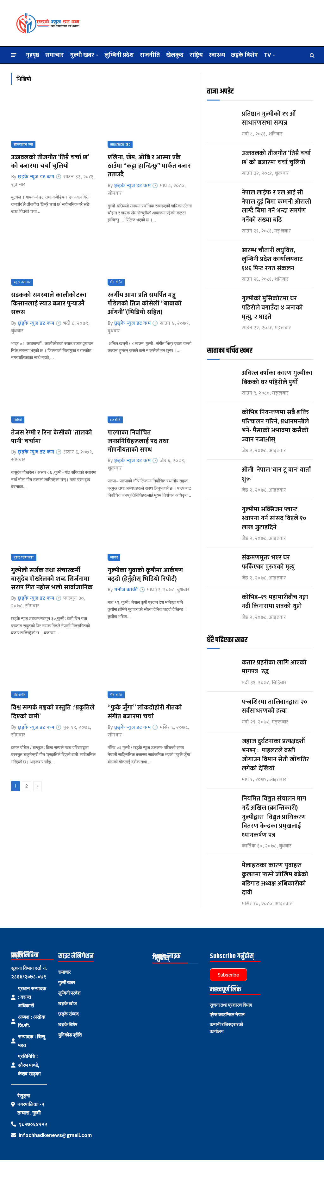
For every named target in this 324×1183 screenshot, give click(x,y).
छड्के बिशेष (244, 55)
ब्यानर (114, 557)
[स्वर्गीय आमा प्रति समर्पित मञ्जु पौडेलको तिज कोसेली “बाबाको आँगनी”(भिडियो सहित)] (150, 260)
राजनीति (150, 55)
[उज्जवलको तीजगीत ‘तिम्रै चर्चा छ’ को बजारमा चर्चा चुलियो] (53, 122)
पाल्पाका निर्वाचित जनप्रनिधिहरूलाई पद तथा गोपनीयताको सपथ (138, 441)
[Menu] (13, 55)
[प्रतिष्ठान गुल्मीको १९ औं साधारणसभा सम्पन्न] (221, 120)
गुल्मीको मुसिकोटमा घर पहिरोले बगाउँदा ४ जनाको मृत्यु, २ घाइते (272, 307)
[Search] (311, 55)
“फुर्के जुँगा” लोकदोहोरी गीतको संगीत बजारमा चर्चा (145, 712)
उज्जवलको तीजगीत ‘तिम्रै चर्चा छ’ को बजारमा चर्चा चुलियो (50, 161)
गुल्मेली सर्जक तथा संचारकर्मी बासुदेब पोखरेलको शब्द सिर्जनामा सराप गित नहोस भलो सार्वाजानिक (52, 579)
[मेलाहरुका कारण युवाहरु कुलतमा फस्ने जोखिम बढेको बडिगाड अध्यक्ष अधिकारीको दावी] (221, 871)
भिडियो (18, 419)
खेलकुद (175, 55)
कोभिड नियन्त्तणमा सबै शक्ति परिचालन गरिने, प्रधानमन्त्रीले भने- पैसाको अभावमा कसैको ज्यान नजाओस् (275, 426)
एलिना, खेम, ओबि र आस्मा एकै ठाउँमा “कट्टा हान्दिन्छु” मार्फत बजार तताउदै (149, 166)
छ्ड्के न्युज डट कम (36, 177)
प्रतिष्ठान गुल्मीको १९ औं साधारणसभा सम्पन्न (269, 118)
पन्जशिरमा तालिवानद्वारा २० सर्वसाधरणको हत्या (274, 706)
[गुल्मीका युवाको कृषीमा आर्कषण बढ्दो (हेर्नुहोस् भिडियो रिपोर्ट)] (150, 535)
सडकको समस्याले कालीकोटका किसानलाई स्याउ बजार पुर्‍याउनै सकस (48, 304)
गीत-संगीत (116, 282)
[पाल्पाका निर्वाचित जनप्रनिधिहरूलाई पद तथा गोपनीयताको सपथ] (150, 398)
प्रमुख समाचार (22, 282)
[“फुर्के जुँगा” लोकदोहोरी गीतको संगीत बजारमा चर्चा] (150, 673)
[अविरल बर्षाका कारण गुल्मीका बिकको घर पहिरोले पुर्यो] (221, 379)
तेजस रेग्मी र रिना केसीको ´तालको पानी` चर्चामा (51, 437)
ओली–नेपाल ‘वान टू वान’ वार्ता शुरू (276, 474)
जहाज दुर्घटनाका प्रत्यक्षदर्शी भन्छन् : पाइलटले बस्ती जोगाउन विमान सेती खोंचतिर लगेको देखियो (275, 755)
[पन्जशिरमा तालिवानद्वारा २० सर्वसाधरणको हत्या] (221, 708)
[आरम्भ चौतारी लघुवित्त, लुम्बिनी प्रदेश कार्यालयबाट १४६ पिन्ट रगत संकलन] (221, 256)
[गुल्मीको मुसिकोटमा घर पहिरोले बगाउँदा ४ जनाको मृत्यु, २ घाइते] (221, 304)
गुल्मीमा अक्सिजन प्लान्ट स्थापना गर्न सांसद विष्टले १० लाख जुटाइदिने (274, 518)
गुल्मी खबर (82, 55)
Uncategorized (120, 144)
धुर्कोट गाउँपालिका (24, 557)
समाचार (54, 55)
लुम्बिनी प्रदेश (119, 55)
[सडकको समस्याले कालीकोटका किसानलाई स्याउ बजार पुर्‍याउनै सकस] (53, 260)
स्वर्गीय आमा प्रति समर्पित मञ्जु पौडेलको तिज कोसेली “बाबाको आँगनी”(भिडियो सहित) (145, 304)
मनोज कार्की (126, 589)
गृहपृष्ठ (32, 55)
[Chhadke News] (47, 23)
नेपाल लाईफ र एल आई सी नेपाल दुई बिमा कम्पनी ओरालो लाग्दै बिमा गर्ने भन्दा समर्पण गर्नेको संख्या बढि (276, 206)
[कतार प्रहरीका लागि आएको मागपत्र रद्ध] (221, 668)
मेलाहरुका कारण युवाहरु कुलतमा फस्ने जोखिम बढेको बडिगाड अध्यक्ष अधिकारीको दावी (275, 879)
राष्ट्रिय (196, 55)
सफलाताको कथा (23, 144)
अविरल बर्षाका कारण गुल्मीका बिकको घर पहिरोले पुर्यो (277, 378)
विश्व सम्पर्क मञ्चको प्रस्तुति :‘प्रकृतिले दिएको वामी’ (53, 712)
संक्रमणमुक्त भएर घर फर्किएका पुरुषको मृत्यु (268, 562)
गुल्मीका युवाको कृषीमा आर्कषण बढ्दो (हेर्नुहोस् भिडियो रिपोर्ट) (145, 574)
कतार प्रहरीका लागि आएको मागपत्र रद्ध (274, 667)
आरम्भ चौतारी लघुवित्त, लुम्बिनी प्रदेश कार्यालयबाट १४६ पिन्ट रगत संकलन (272, 259)
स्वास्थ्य (217, 55)
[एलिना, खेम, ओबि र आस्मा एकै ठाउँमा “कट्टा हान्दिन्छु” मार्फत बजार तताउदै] (150, 122)
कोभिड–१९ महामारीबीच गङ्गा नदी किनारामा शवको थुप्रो (275, 602)
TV (267, 55)
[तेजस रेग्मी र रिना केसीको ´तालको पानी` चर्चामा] (53, 398)
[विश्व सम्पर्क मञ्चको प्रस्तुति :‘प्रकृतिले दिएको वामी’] (53, 673)
